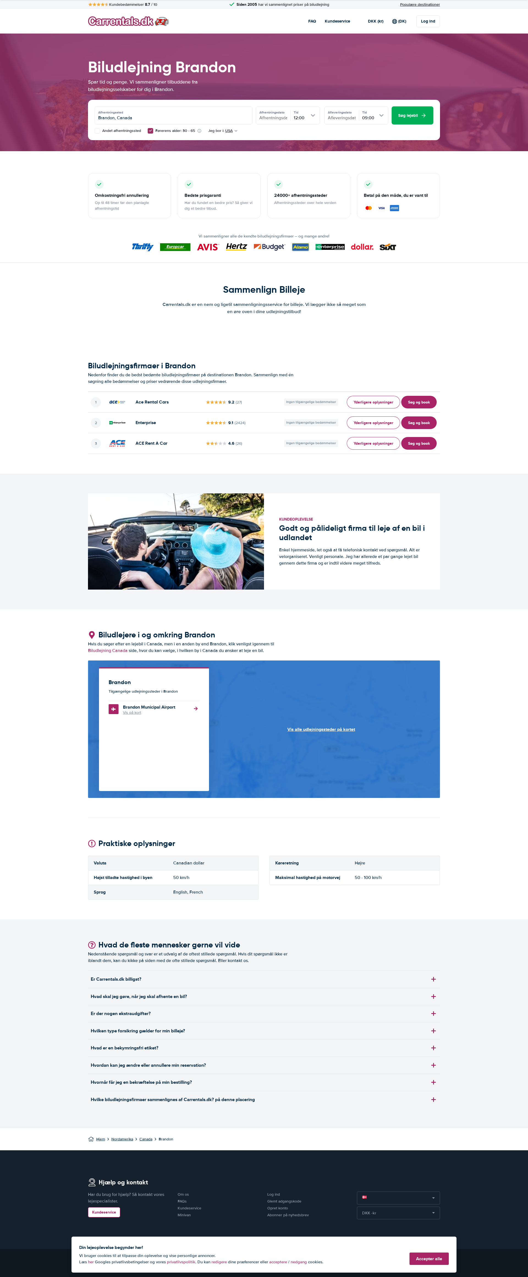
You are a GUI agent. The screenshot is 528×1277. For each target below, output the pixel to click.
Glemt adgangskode (284, 1201)
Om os (183, 1194)
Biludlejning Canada (108, 650)
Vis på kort (132, 712)
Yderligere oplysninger (373, 402)
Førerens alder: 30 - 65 (175, 130)
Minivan (184, 1215)
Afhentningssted (110, 112)
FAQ (312, 21)
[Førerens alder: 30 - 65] (150, 131)
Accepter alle (429, 1259)
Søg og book (419, 402)
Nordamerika (122, 1139)
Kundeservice (337, 21)
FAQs (182, 1201)
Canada (145, 1139)
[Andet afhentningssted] (97, 131)
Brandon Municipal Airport (149, 707)
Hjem (100, 1139)
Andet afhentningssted (121, 130)
